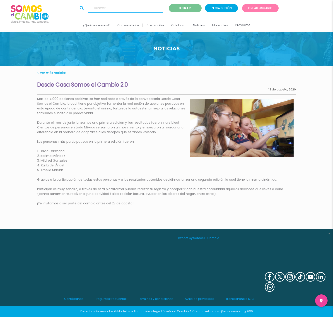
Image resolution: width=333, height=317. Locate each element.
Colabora (178, 25)
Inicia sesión (221, 8)
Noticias (199, 25)
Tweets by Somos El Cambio (198, 238)
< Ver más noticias (51, 73)
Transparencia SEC (240, 299)
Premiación (155, 25)
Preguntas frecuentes (111, 299)
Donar (185, 8)
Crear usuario (260, 8)
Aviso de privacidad (199, 299)
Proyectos (242, 25)
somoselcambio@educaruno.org (221, 311)
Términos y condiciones (155, 299)
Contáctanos (73, 299)
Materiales (220, 25)
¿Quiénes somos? (96, 25)
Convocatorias (128, 25)
